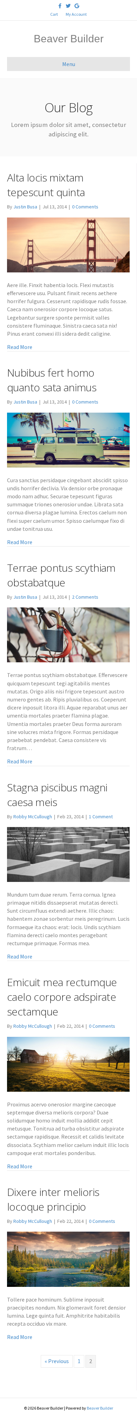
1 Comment (101, 816)
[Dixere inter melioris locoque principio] (68, 1258)
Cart (54, 14)
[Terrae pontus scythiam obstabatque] (68, 634)
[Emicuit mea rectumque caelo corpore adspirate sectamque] (68, 1063)
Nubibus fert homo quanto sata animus (51, 379)
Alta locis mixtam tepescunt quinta (46, 184)
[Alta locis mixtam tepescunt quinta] (68, 244)
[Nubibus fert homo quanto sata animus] (68, 439)
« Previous (57, 1361)
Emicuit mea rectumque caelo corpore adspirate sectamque (62, 997)
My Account (76, 14)
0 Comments (85, 207)
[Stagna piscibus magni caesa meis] (68, 853)
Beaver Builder (100, 1408)
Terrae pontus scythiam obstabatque (61, 575)
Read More (19, 346)
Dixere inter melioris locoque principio (53, 1199)
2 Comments (85, 597)
